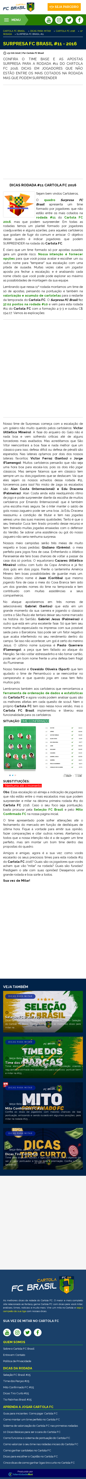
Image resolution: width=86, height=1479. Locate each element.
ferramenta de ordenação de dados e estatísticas (43, 693)
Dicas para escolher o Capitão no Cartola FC (30, 1456)
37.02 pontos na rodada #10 (25, 304)
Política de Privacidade (17, 1361)
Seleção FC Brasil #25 (16, 1374)
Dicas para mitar (40, 31)
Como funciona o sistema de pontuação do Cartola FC (36, 1438)
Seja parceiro (67, 7)
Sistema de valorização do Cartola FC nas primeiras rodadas (40, 1425)
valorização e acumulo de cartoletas (32, 295)
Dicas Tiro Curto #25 (16, 1393)
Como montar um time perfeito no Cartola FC (31, 1419)
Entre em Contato (14, 1354)
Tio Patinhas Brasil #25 (17, 1399)
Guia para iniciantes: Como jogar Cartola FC (30, 1413)
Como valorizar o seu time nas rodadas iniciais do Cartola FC (40, 1444)
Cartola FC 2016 (65, 31)
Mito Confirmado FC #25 (18, 1387)
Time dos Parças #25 (16, 1381)
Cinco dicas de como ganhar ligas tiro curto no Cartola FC (39, 1462)
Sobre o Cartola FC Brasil (18, 1348)
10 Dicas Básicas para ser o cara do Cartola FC (32, 1432)
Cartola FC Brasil (14, 31)
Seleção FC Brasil (48, 809)
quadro (49, 200)
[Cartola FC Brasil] (18, 7)
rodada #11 (46, 217)
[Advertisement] (43, 132)
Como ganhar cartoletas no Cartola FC (27, 1450)
